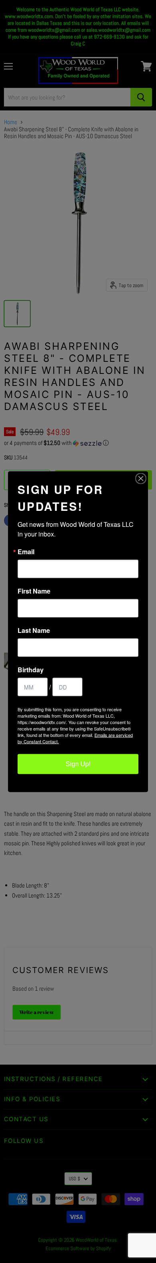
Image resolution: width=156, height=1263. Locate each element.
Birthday (31, 669)
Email (26, 551)
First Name (34, 591)
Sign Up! (78, 763)
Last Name (34, 630)
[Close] (141, 478)
